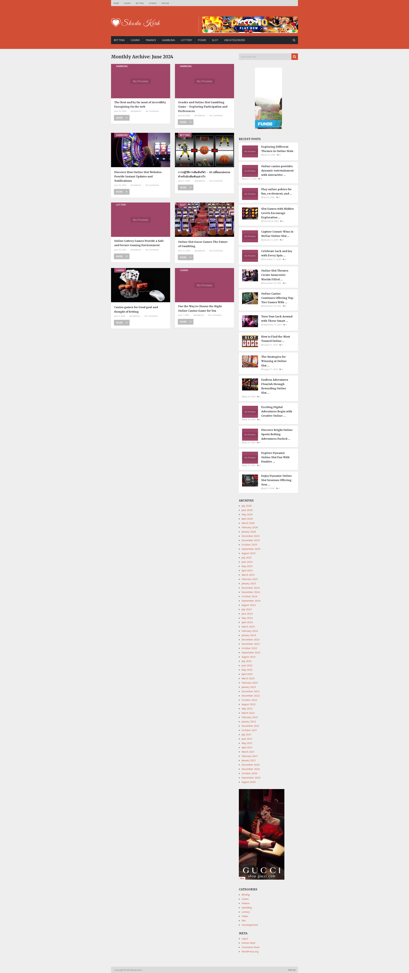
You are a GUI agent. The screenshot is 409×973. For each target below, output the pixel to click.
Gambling (168, 40)
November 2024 (251, 592)
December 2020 (251, 764)
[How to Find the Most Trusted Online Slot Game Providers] (251, 346)
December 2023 (251, 639)
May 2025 (247, 566)
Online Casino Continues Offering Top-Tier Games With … (277, 298)
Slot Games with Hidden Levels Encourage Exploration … (277, 213)
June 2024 (247, 613)
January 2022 (249, 721)
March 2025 (248, 574)
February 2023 (250, 682)
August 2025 (249, 553)
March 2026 (248, 523)
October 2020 (249, 773)
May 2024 (247, 617)
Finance (151, 40)
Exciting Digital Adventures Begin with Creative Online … (276, 411)
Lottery (186, 40)
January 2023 (249, 687)
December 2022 (251, 691)
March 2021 (248, 751)
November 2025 (251, 540)
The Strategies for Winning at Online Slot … (274, 361)
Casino (127, 3)
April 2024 (247, 622)
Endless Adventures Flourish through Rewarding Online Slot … (274, 386)
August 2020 (249, 781)
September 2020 (251, 777)
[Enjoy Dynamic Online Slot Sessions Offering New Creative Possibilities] (251, 485)
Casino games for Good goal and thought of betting (136, 309)
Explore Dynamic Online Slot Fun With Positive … (275, 457)
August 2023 (249, 656)
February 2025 (250, 579)
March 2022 (248, 712)
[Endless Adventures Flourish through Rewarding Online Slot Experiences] (251, 389)
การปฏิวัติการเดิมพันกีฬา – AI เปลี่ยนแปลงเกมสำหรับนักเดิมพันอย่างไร (204, 174)
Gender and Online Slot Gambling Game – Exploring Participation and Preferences (202, 107)
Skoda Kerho (137, 970)
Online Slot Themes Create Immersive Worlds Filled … (274, 275)
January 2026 (249, 531)
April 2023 (247, 674)
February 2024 (250, 630)
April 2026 (247, 518)
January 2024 (249, 635)
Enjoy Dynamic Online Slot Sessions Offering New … (276, 480)
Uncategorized (234, 40)
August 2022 (249, 704)
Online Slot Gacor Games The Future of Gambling (203, 244)
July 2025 (247, 557)
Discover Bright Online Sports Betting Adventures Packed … (277, 434)
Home (116, 3)
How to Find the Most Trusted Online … (275, 338)
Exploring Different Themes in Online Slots (277, 149)
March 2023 (248, 678)
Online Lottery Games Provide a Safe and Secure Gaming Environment (139, 243)
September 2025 (251, 548)
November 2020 (251, 769)
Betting (140, 3)
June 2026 (247, 510)
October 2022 (249, 699)
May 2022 (247, 708)
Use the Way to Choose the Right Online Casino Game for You (200, 308)
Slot (215, 40)
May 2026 (247, 514)
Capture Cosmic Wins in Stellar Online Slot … (277, 233)
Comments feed (250, 947)
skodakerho (136, 111)
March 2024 (248, 626)
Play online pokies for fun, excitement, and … (276, 191)
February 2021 (250, 756)
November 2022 (251, 695)
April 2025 (247, 570)
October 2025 (249, 544)
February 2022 (250, 717)
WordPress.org (250, 951)
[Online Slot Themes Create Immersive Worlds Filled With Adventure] (251, 280)
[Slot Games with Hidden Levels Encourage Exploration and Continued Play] (251, 218)
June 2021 (247, 738)
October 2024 (249, 596)
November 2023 (251, 643)
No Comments (152, 111)
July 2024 (247, 609)
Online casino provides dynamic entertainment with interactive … (277, 170)
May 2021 (247, 743)
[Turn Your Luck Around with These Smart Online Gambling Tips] (251, 326)
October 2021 (249, 730)
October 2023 (249, 648)
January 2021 (249, 760)
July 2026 (247, 505)
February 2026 (250, 527)
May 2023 (247, 669)
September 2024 (251, 600)
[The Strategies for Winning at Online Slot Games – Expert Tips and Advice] (251, 366)
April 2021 (247, 747)
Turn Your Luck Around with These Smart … (276, 318)
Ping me (165, 3)
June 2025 (247, 561)
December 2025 (251, 535)
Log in (245, 938)
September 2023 (251, 652)
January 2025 (249, 583)
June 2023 (247, 665)
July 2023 (247, 661)
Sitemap (153, 3)
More (119, 117)
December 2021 (251, 725)
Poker (202, 40)
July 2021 (247, 734)
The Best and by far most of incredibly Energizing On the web (140, 104)
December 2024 (251, 587)
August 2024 (249, 605)
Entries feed (248, 942)
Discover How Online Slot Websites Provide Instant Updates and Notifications (138, 176)
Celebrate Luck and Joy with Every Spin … (276, 253)
